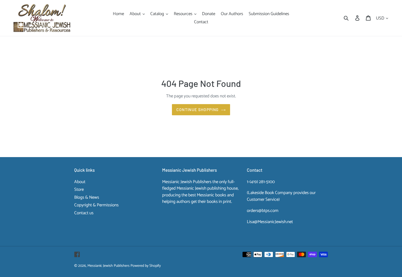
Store (79, 189)
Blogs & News (86, 197)
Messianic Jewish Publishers (108, 266)
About (79, 181)
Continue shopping (197, 109)
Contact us (84, 213)
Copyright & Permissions (96, 205)
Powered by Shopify (146, 266)
